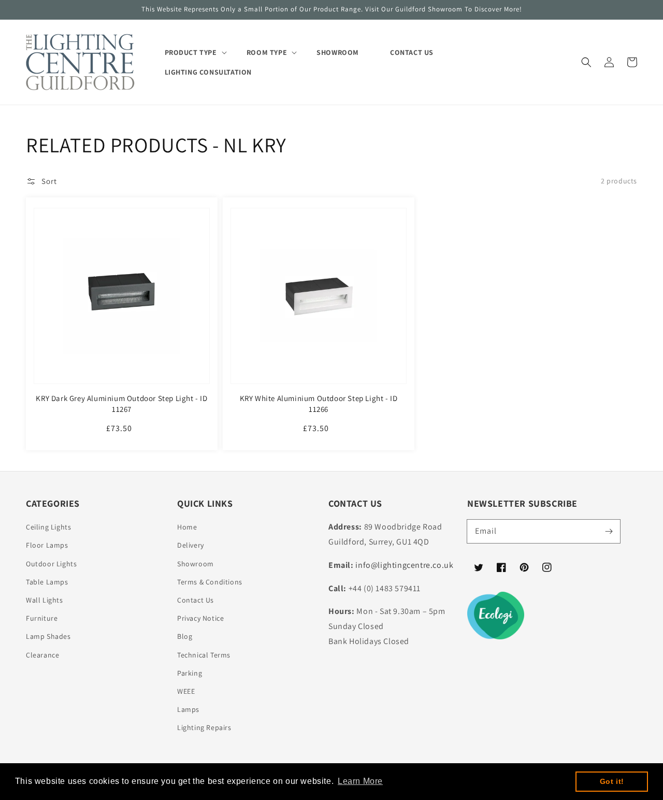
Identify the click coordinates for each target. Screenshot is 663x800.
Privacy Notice (200, 618)
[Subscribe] (608, 531)
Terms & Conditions (209, 582)
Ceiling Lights (48, 527)
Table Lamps (47, 582)
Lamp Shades (48, 636)
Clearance (42, 655)
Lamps (188, 709)
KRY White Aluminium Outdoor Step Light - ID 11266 (319, 403)
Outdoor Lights (51, 563)
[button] (586, 62)
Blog (184, 636)
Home (187, 527)
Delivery (190, 545)
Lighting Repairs (204, 727)
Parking (189, 673)
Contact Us (195, 600)
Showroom (195, 563)
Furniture (41, 618)
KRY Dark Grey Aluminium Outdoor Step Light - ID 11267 (121, 403)
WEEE (186, 691)
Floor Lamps (47, 545)
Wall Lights (44, 600)
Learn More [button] (360, 781)
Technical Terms (203, 655)
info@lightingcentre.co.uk (404, 565)
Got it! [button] (612, 781)
